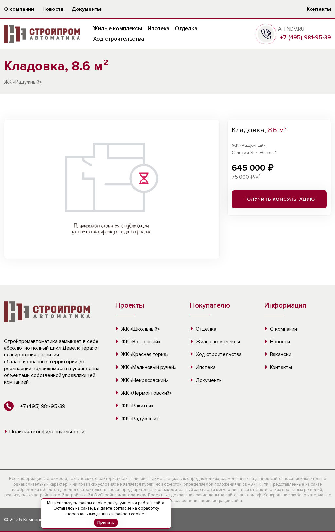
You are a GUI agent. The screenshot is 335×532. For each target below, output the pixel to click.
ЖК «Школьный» (140, 329)
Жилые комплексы (117, 28)
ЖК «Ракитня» (136, 406)
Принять (106, 522)
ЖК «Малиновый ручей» (148, 367)
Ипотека (158, 28)
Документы (86, 9)
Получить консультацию (279, 199)
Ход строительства (118, 38)
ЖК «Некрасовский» (144, 380)
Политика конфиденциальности (46, 431)
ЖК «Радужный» (23, 82)
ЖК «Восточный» (140, 341)
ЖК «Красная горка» (144, 354)
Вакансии (280, 354)
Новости (52, 9)
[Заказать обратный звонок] (266, 34)
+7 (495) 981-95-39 (304, 37)
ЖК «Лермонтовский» (146, 393)
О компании (19, 9)
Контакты (319, 9)
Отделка (186, 28)
